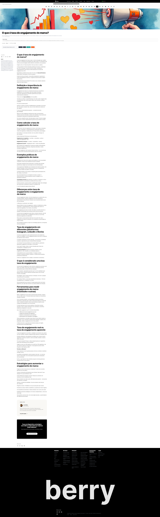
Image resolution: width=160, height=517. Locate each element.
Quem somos (69, 1)
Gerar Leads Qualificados (84, 452)
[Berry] (57, 1)
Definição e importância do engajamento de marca (7, 61)
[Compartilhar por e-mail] (15, 43)
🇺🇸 (103, 1)
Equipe (73, 1)
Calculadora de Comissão (92, 461)
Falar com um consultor (32, 433)
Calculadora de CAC (92, 464)
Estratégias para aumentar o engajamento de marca (7, 70)
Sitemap (71, 514)
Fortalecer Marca (74, 464)
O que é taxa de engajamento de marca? (25, 32)
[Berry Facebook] (18, 446)
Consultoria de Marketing (66, 460)
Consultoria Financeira (66, 452)
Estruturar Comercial (74, 458)
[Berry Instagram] (24, 446)
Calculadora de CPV (92, 463)
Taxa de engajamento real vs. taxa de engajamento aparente (7, 69)
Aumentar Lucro (83, 461)
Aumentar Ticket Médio (84, 458)
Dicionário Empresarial (57, 464)
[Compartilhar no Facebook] (11, 43)
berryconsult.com (75, 514)
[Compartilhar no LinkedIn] (7, 43)
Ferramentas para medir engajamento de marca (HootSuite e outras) (7, 68)
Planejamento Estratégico (84, 455)
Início (54, 3)
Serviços (76, 1)
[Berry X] (20, 446)
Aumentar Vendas (74, 452)
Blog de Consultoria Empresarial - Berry (61, 3)
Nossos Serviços (65, 464)
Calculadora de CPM (92, 460)
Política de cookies (100, 455)
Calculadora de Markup (92, 456)
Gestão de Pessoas (74, 455)
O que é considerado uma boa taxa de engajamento (7, 67)
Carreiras (55, 455)
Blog (84, 1)
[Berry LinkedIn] (22, 446)
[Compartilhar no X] (9, 43)
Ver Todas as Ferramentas (92, 466)
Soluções (81, 1)
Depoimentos (88, 1)
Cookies (68, 514)
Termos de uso (100, 452)
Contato (93, 1)
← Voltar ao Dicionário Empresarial (6, 4)
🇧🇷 (102, 1)
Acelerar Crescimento (75, 461)
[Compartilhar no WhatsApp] (13, 43)
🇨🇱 (104, 1)
